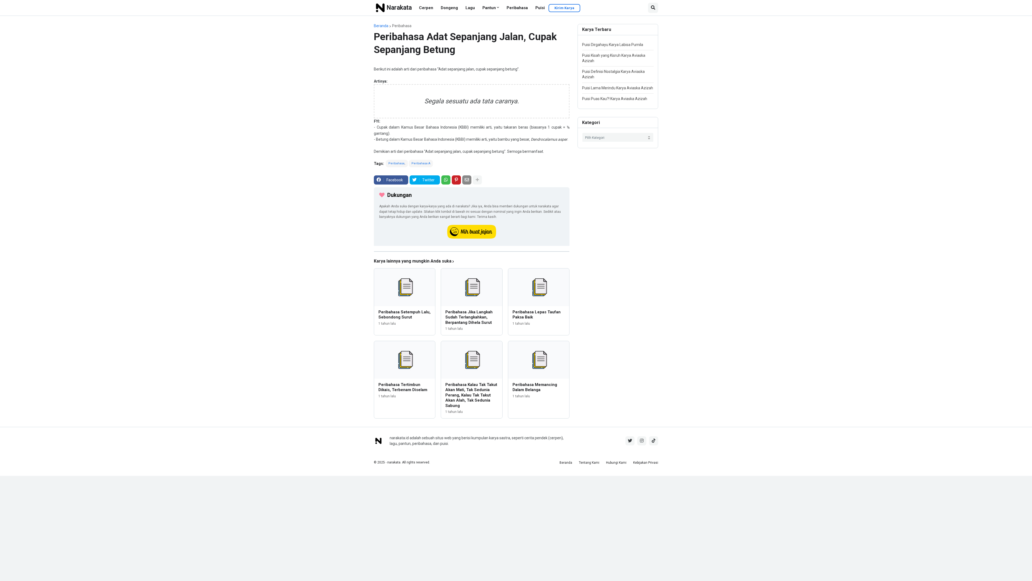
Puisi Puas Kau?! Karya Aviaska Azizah (614, 99)
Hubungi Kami (616, 463)
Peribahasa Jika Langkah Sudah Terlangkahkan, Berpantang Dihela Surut (469, 317)
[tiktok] (653, 440)
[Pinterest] (456, 180)
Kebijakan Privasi (645, 463)
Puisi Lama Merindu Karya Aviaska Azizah (617, 88)
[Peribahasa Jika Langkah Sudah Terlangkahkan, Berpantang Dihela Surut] (471, 287)
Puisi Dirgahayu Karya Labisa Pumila (612, 44)
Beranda (381, 26)
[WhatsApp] (445, 180)
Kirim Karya (564, 8)
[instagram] (641, 440)
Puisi (540, 7)
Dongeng (449, 7)
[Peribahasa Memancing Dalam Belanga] (538, 360)
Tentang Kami (589, 463)
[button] (653, 8)
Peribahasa (517, 7)
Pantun (489, 7)
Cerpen (426, 7)
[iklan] (471, 251)
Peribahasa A (420, 163)
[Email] (466, 180)
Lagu (470, 7)
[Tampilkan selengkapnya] (477, 180)
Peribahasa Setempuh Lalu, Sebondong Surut (404, 315)
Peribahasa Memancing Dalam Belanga (535, 387)
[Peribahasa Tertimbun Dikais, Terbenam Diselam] (404, 360)
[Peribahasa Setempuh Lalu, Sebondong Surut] (404, 287)
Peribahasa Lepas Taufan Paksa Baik (537, 315)
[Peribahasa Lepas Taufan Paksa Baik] (538, 287)
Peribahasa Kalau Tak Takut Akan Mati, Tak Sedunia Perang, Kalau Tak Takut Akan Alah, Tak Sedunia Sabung (471, 395)
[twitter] (630, 440)
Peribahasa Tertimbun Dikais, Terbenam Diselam (402, 387)
